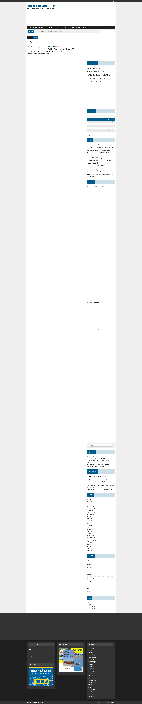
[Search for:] (100, 445)
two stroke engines (100, 174)
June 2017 (89, 546)
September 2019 (91, 512)
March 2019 (90, 518)
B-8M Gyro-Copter (103, 147)
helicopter (102, 160)
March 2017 (90, 550)
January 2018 (90, 535)
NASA (94, 170)
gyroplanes (96, 160)
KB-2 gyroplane (93, 165)
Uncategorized (90, 588)
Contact (30, 1)
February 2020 (91, 505)
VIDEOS (84, 28)
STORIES (65, 28)
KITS (46, 28)
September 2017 (91, 541)
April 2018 (90, 529)
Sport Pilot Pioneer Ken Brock (93, 68)
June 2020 (89, 501)
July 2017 (89, 544)
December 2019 (91, 507)
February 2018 (91, 533)
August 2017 (90, 543)
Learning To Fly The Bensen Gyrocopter (101, 489)
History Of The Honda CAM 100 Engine (95, 71)
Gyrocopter (92, 157)
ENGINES (41, 28)
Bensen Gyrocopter (100, 150)
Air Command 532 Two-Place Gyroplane (96, 78)
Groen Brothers (90, 568)
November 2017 (91, 539)
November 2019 (91, 509)
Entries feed (90, 604)
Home (29, 28)
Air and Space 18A (91, 145)
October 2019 (90, 510)
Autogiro (107, 145)
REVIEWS (78, 28)
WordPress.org (91, 608)
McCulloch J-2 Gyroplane (102, 480)
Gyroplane (90, 160)
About (30, 649)
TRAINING (72, 28)
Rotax (93, 172)
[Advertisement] (86, 14)
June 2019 (89, 516)
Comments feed (91, 606)
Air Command (99, 145)
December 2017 (91, 537)
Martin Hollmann (94, 168)
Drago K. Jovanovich (95, 155)
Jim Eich (105, 163)
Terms (30, 653)
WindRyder (92, 176)
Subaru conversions (109, 172)
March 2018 (90, 531)
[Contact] (113, 1)
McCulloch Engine (109, 168)
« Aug (88, 135)
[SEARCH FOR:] (106, 31)
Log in (88, 602)
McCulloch (101, 168)
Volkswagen (108, 174)
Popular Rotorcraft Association (104, 170)
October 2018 (90, 524)
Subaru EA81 (91, 174)
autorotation (97, 147)
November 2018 (91, 522)
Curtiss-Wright (95, 153)
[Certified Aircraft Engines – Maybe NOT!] (37, 49)
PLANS (50, 28)
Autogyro (90, 147)
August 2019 (90, 514)
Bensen (108, 147)
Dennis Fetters (104, 152)
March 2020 (90, 503)
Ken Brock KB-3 (106, 165)
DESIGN (35, 28)
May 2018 (89, 527)
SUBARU (103, 172)
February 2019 (91, 520)
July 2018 (89, 526)
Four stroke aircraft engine (104, 155)
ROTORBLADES (58, 28)
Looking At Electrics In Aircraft (94, 82)
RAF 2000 (89, 172)
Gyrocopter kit (101, 158)
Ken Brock (100, 166)
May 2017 (89, 548)
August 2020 (90, 499)
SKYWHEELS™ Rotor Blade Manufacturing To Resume (99, 75)
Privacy (30, 656)
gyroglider (108, 158)
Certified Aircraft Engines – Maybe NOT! (61, 49)
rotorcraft (98, 172)
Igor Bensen (97, 163)
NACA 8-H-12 (90, 170)
